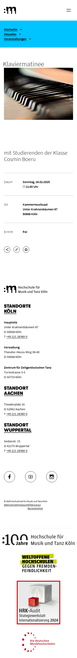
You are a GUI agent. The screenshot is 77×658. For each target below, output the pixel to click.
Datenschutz (10, 504)
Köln (10, 311)
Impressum (22, 504)
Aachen (13, 393)
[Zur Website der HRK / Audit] (38, 602)
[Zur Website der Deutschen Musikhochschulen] (38, 642)
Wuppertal (18, 430)
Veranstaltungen (15, 39)
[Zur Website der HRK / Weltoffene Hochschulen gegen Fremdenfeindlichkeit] (38, 562)
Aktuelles (10, 34)
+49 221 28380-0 (16, 337)
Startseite (10, 29)
